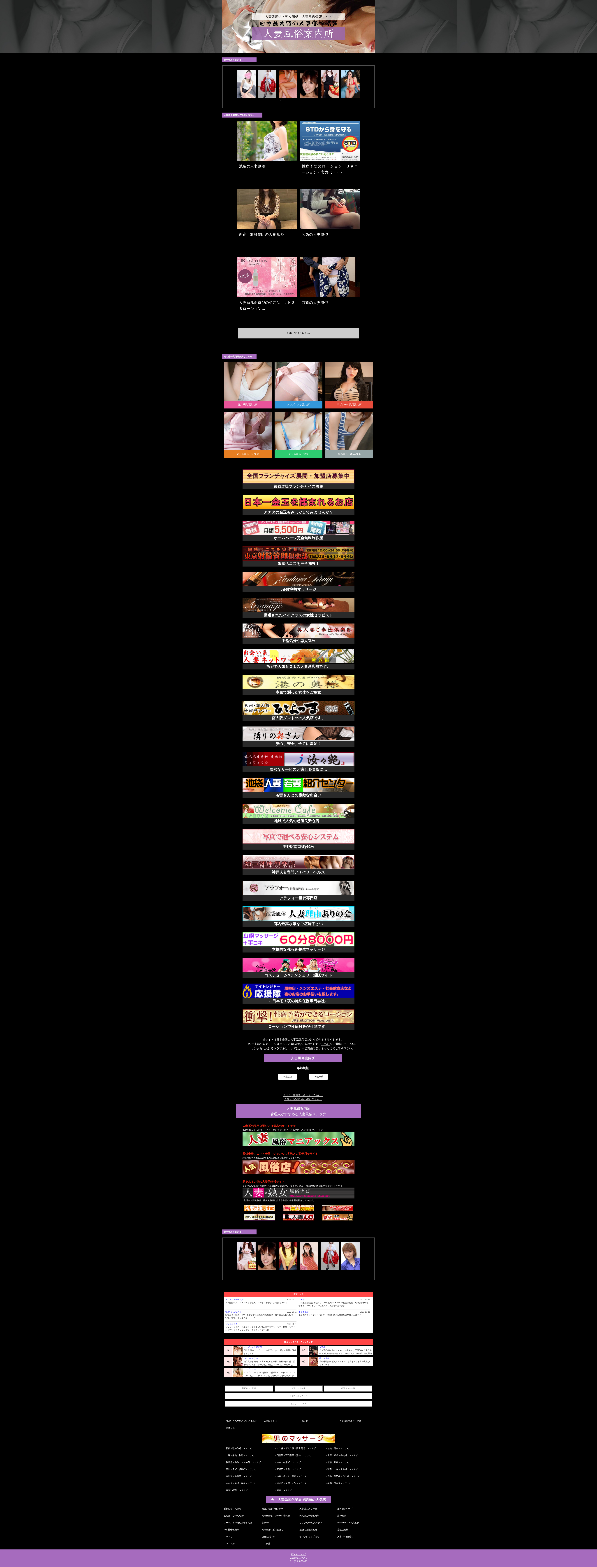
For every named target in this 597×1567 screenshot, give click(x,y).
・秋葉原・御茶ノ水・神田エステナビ (242, 1462)
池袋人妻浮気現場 (308, 1529)
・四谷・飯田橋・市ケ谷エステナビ (342, 1476)
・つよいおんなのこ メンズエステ (240, 1421)
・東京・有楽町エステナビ (288, 1462)
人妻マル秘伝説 (345, 1536)
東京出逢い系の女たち (272, 1529)
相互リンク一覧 (348, 1388)
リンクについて (298, 1554)
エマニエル (229, 1543)
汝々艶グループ (345, 1508)
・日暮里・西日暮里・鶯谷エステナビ (293, 1455)
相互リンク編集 (299, 1388)
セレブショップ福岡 (309, 1536)
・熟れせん (229, 1428)
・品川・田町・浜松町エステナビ (240, 1469)
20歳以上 (287, 1076)
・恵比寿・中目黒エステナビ (238, 1476)
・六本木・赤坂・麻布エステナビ (240, 1483)
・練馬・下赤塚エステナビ (338, 1483)
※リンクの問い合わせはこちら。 (303, 1099)
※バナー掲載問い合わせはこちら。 (303, 1095)
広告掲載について (298, 1557)
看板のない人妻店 (232, 1508)
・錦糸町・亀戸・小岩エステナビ (291, 1483)
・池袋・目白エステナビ (337, 1448)
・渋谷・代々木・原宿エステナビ (291, 1476)
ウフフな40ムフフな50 (310, 1522)
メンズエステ (231, 1324)
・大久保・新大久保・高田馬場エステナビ (295, 1448)
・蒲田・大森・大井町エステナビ (341, 1469)
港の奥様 (341, 1515)
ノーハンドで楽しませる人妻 (238, 1522)
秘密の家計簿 (268, 1536)
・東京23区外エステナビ (236, 1490)
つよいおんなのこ (233, 1312)
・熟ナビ (303, 1421)
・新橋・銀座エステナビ (337, 1462)
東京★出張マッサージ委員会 (276, 1515)
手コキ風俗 (303, 1312)
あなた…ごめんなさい (234, 1515)
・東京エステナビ (283, 1490)
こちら (325, 1043)
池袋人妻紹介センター (272, 1508)
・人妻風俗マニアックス (349, 1421)
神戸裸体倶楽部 (231, 1529)
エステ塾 (266, 1543)
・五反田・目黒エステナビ (288, 1469)
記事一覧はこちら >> (298, 333)
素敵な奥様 (342, 1529)
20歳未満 (318, 1076)
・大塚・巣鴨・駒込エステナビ (239, 1455)
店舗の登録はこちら (298, 1396)
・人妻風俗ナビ (269, 1421)
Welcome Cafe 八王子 (348, 1522)
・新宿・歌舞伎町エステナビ (238, 1448)
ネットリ (228, 1536)
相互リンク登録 (249, 1388)
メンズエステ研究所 (234, 1299)
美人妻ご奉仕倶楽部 (309, 1515)
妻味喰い (266, 1522)
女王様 (301, 1299)
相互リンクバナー (298, 1403)
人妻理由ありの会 (308, 1508)
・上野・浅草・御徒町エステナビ (341, 1455)
